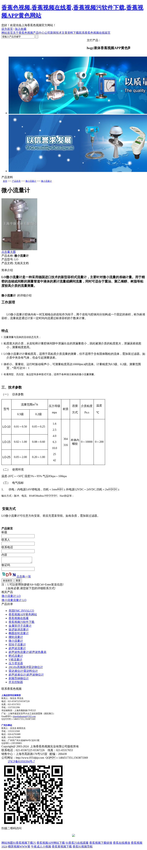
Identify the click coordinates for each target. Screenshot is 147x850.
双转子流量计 (17, 644)
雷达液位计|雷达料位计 (23, 670)
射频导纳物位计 (19, 678)
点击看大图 (8, 251)
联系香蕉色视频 (89, 32)
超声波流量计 (17, 648)
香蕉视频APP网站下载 (51, 842)
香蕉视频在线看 (19, 618)
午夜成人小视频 (41, 846)
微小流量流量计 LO (14, 600)
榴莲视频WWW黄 (19, 846)
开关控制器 (16, 682)
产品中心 (38, 32)
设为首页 (7, 28)
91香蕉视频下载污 (24, 842)
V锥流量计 (15, 659)
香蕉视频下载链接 (100, 842)
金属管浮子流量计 (20, 625)
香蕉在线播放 (121, 842)
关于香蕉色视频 (23, 32)
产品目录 (16, 181)
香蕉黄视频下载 (62, 846)
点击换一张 (23, 576)
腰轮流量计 (16, 636)
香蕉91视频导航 (83, 846)
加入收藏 (20, 28)
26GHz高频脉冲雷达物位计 (26, 667)
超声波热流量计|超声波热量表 (27, 652)
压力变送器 (16, 663)
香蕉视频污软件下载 (21, 621)
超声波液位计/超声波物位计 (26, 674)
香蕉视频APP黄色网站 (23, 614)
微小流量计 (30, 181)
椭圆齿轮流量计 (19, 633)
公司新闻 (50, 32)
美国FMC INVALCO (21, 610)
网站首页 (7, 32)
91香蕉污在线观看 (77, 842)
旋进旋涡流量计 (19, 629)
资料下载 (73, 32)
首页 (5, 181)
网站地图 (7, 842)
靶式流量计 (16, 655)
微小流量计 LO (11, 595)
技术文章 (61, 32)
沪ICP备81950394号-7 (21, 761)
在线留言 (104, 32)
